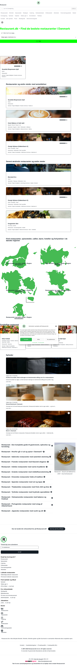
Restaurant (3, 5)
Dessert (17, 125)
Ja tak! (19, 552)
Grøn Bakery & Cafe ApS (16, 123)
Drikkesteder (23, 127)
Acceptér (26, 339)
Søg (39, 41)
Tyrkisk (8, 342)
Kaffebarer (28, 127)
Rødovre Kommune (45, 344)
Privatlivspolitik (41, 342)
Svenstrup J (55, 346)
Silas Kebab (6, 339)
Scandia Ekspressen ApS (10, 69)
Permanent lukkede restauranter (9, 577)
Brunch (13, 125)
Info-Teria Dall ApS (59, 339)
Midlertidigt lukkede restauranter (9, 574)
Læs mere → (9, 381)
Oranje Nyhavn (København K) (18, 146)
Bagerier (15, 127)
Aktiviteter (3, 569)
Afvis (38, 339)
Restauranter (4, 73)
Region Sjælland (15, 229)
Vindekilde (34, 229)
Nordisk (14, 225)
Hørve (30, 229)
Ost (20, 125)
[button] (56, 326)
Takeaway (15, 181)
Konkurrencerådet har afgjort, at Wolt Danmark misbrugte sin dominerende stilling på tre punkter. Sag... (30, 379)
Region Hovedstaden (16, 152)
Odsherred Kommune (23, 229)
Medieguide (4, 591)
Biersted (36, 183)
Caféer (18, 127)
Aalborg (30, 129)
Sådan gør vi (4, 584)
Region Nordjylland (16, 129)
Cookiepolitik (34, 342)
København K (34, 152)
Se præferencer (51, 339)
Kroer (25, 181)
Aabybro (32, 183)
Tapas (17, 148)
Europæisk (13, 148)
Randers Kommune (18, 75)
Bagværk (10, 125)
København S (14, 347)
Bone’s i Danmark (11, 430)
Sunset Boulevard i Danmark (14, 404)
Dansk (3, 71)
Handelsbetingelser (31, 645)
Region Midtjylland (10, 75)
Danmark (4, 75)
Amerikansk (4, 340)
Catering (3, 563)
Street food (4, 342)
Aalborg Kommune (24, 129)
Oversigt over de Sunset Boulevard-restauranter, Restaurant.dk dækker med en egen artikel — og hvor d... (31, 406)
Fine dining (10, 225)
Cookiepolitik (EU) (52, 645)
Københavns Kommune (26, 152)
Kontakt (22, 645)
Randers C (4, 76)
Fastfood (12, 340)
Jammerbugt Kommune (25, 183)
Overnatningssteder (18, 227)
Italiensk (16, 340)
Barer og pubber (22, 150)
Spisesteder (10, 127)
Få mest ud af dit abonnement (9, 595)
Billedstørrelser (5, 593)
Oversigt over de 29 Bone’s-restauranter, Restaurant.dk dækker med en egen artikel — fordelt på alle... (30, 433)
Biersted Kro (12, 177)
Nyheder (3, 582)
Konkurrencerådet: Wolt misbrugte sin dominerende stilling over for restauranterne (30, 377)
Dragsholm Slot (13, 223)
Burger (8, 340)
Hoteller (23, 227)
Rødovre (29, 346)
